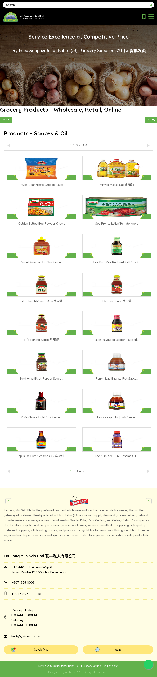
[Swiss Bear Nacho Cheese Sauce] (41, 168)
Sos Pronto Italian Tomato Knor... (116, 224)
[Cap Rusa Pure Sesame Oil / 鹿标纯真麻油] (41, 439)
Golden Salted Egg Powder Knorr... (41, 224)
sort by (151, 119)
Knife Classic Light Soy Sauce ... (41, 417)
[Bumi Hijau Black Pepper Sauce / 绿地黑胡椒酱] (41, 362)
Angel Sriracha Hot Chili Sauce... (41, 262)
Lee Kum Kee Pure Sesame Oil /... (117, 456)
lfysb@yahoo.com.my (25, 636)
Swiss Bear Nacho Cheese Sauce (42, 185)
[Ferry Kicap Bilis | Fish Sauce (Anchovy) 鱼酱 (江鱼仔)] (117, 401)
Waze (118, 649)
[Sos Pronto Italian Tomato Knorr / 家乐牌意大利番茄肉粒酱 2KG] (117, 207)
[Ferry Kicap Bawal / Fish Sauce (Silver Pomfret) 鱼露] (117, 362)
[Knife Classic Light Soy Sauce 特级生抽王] (41, 401)
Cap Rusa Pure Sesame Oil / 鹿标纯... (41, 456)
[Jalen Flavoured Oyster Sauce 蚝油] (117, 323)
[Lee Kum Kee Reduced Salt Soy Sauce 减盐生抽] (117, 246)
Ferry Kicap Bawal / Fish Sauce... (117, 378)
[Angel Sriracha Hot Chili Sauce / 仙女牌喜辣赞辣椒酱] (41, 246)
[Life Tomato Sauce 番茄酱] (41, 323)
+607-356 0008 (23, 583)
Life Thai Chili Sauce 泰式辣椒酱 (41, 301)
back (6, 119)
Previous (8, 501)
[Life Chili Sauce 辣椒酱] (117, 284)
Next (149, 501)
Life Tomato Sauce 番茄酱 (41, 340)
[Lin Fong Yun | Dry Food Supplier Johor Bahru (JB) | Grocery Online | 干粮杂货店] (23, 21)
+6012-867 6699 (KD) (27, 594)
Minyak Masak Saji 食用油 (117, 185)
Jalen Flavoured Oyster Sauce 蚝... (116, 340)
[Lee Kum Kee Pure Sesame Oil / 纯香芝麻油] (117, 439)
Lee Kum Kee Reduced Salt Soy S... (116, 262)
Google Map (41, 649)
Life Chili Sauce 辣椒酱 (117, 301)
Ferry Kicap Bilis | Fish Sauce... (117, 417)
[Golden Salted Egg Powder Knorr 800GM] (41, 207)
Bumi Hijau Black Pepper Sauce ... (41, 378)
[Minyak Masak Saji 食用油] (117, 168)
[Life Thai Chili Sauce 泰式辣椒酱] (41, 284)
